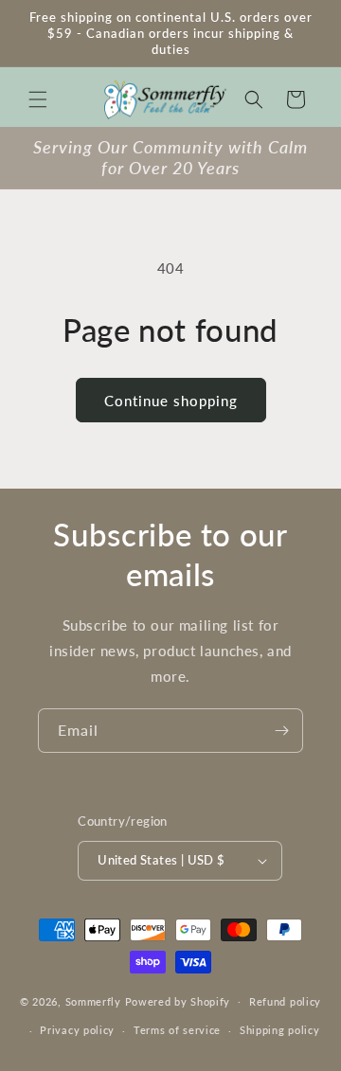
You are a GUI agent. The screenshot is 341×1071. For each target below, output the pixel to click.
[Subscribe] (281, 730)
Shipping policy (280, 1030)
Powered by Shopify (178, 1000)
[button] (38, 99)
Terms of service (177, 1030)
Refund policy (285, 1001)
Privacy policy (77, 1030)
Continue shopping (171, 400)
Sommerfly (93, 1000)
